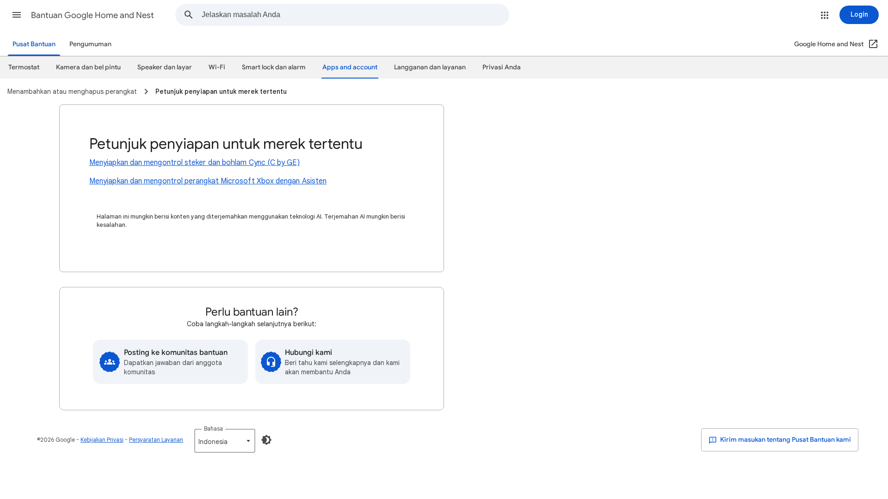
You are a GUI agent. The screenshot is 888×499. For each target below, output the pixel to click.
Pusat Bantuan (34, 44)
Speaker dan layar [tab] (164, 67)
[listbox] (224, 441)
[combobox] (355, 14)
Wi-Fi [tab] (217, 67)
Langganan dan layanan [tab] (430, 67)
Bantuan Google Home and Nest (92, 15)
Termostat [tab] (23, 67)
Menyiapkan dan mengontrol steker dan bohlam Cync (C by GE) (194, 162)
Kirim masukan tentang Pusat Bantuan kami (785, 440)
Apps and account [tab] (349, 67)
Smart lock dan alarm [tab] (274, 67)
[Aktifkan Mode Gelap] (266, 440)
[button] (17, 15)
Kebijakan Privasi (101, 439)
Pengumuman (90, 44)
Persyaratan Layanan (156, 439)
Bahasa (213, 428)
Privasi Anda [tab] (501, 67)
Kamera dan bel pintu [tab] (88, 67)
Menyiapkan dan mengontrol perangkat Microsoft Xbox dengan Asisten (208, 181)
